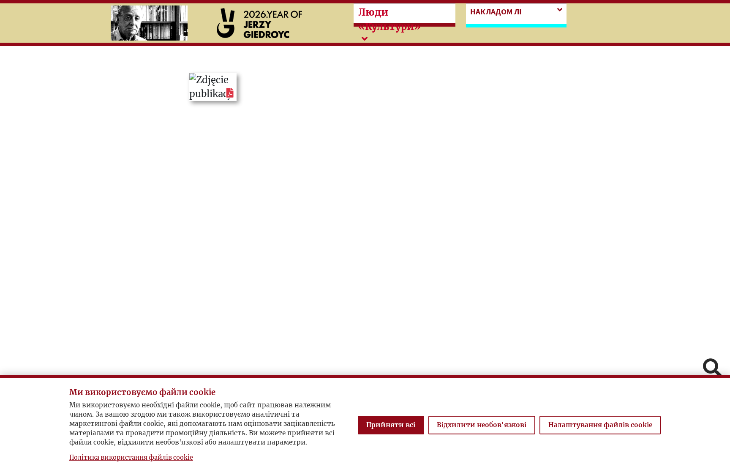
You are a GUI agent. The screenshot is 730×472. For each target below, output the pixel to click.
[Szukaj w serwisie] (712, 369)
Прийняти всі (390, 425)
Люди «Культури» (389, 19)
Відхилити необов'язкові (481, 425)
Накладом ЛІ (496, 11)
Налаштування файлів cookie (600, 425)
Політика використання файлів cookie (131, 457)
